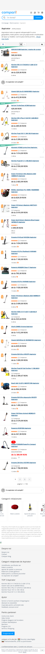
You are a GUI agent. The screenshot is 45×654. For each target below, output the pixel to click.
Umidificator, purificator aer (11, 565)
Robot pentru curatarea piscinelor (13, 574)
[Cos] (38, 12)
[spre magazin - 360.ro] (6, 223)
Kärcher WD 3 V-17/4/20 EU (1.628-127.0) (16, 584)
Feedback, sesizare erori (10, 607)
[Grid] (24, 44)
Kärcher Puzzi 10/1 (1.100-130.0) (13, 590)
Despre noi (5, 552)
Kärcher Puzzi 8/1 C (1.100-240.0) (13, 592)
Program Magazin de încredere (12, 620)
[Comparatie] (34, 12)
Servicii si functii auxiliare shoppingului (15, 601)
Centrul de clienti (8, 616)
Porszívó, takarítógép (28, 639)
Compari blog (6, 556)
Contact (4, 554)
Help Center (6, 618)
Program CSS (6, 626)
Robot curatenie (15, 514)
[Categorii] (31, 12)
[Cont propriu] (42, 12)
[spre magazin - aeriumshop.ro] (6, 53)
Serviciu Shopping (8, 628)
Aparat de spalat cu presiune (30, 514)
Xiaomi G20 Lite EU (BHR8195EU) (13, 586)
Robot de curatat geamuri (11, 572)
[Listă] (21, 44)
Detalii (13, 60)
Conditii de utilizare (25, 647)
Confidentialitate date (9, 647)
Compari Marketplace (9, 622)
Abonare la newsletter (9, 603)
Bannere (5, 624)
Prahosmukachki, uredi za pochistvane (17, 641)
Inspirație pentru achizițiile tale (13, 605)
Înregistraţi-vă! (8, 633)
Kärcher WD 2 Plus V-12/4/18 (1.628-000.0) (16, 588)
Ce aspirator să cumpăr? (14, 82)
